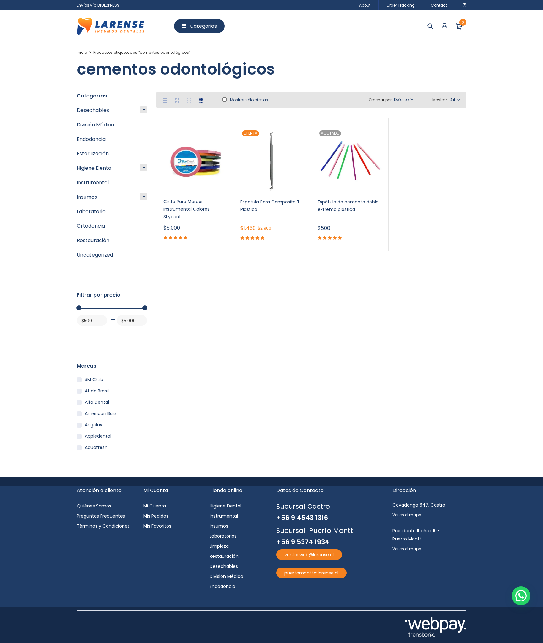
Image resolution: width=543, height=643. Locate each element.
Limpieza (219, 546)
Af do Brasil (97, 391)
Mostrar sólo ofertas (248, 100)
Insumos (87, 197)
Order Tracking (401, 5)
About (364, 5)
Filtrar (84, 332)
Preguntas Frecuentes (101, 516)
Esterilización (93, 153)
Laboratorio (91, 211)
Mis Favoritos (157, 526)
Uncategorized (95, 254)
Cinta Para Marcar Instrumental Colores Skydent (186, 209)
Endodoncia (91, 139)
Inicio (82, 52)
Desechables (93, 110)
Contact (439, 5)
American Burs (101, 413)
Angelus (93, 425)
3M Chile (94, 379)
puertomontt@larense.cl (311, 573)
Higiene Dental (94, 168)
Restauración (93, 240)
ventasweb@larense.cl (309, 555)
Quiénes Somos (94, 506)
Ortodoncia (91, 226)
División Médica (95, 124)
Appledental (98, 436)
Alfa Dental (97, 402)
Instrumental (93, 182)
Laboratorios (223, 536)
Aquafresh (96, 447)
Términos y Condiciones (103, 526)
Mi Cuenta (154, 506)
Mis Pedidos (155, 516)
